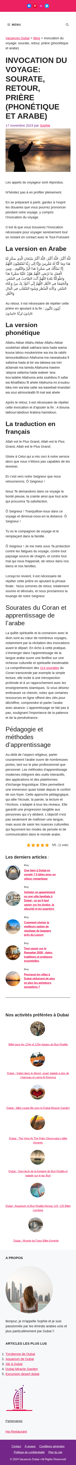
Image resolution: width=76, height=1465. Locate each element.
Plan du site (55, 1452)
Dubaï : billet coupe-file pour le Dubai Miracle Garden (38, 1107)
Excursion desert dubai (22, 1374)
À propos (30, 1446)
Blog (36, 38)
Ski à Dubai (14, 1364)
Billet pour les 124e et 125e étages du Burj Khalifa (38, 1044)
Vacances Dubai (18, 38)
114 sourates (49, 668)
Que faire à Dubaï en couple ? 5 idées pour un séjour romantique (40, 874)
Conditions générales (52, 1446)
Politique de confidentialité (29, 1452)
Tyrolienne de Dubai (20, 1354)
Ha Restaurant (16, 1431)
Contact (16, 1446)
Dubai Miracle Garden (22, 1369)
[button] (67, 24)
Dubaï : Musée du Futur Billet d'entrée (36, 1240)
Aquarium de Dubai (20, 1359)
